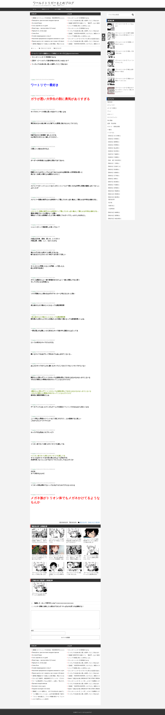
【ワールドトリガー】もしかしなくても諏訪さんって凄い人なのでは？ (39, 557)
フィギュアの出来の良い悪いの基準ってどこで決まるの (50, 64)
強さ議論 (109, 120)
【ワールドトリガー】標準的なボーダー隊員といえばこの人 (56, 540)
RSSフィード (45, 9)
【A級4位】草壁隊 (112, 145)
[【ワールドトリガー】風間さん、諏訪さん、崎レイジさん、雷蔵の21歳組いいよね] (73, 549)
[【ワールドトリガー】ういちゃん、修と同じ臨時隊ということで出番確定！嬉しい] (56, 549)
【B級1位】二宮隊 (112, 163)
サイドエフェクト (112, 117)
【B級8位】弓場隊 (112, 185)
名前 (32, 630)
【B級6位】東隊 (111, 178)
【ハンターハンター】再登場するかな (44, 57)
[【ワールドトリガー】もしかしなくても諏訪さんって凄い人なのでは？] (39, 549)
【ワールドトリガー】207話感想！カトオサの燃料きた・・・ (56, 574)
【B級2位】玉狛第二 (113, 166)
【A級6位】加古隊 (112, 151)
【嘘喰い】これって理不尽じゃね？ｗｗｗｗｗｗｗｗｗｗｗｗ (53, 603)
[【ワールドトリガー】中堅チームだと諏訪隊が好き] (91, 566)
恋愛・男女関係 (111, 123)
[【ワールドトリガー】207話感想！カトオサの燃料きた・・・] (56, 566)
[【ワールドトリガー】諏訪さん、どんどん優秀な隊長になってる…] (91, 549)
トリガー (109, 132)
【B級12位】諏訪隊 (93, 522)
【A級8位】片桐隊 (112, 157)
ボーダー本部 (111, 108)
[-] (118, 197)
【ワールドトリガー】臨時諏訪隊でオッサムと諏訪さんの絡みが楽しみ (90, 540)
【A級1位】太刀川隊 (113, 135)
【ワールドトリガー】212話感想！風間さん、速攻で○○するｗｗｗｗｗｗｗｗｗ (39, 540)
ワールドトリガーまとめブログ (53, 3)
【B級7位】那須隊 (112, 181)
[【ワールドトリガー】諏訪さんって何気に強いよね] (39, 566)
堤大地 (110, 202)
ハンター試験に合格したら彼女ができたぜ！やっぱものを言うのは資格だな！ (59, 606)
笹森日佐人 (111, 205)
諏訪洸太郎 (83, 522)
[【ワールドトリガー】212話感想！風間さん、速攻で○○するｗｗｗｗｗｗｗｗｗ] (39, 533)
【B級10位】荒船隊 (112, 191)
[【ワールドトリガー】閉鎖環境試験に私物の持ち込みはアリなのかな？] (73, 533)
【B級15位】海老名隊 (113, 218)
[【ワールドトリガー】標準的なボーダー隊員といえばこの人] (56, 533)
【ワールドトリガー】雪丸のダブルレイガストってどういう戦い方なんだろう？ (124, 89)
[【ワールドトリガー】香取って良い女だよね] (73, 566)
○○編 (108, 129)
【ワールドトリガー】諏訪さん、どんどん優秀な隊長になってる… (90, 557)
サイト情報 (57, 9)
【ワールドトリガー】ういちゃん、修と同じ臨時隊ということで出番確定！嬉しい (56, 558)
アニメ (109, 111)
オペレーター (111, 105)
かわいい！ (110, 114)
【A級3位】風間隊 (112, 142)
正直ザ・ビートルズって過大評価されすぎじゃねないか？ (50, 60)
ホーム (34, 9)
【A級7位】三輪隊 (112, 154)
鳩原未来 (109, 102)
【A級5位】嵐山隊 (112, 148)
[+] (115, 108)
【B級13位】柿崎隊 (112, 212)
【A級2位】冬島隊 (112, 139)
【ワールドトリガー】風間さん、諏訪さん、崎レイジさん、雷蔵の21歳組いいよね (73, 558)
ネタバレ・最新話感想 (113, 126)
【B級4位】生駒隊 (112, 172)
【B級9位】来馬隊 (112, 188)
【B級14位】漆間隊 (112, 215)
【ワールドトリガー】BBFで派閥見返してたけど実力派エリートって (124, 35)
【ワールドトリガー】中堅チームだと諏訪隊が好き (90, 573)
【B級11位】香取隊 (112, 194)
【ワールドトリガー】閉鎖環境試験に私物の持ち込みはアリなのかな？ (73, 540)
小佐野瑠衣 (111, 208)
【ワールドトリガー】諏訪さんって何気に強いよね (39, 573)
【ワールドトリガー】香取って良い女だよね (73, 573)
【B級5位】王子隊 (112, 175)
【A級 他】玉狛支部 (113, 160)
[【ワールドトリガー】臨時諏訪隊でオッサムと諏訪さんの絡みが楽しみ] (91, 533)
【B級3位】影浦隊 (112, 169)
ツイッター (69, 9)
